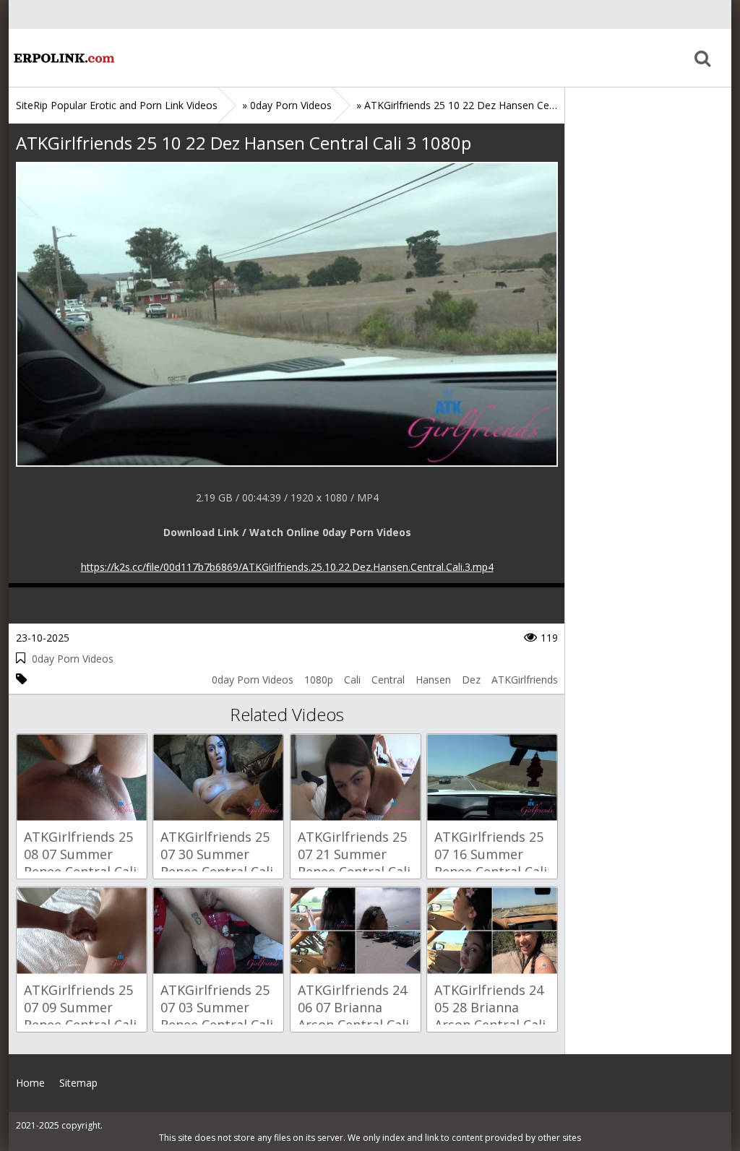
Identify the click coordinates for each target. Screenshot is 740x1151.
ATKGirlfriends (524, 679)
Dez (471, 679)
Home (63, 58)
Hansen (433, 679)
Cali (352, 679)
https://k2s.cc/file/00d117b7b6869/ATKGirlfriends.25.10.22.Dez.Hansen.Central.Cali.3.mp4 (287, 567)
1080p (318, 679)
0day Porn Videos (72, 658)
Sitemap (78, 1083)
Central (388, 679)
